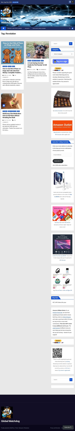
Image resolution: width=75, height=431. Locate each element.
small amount (56, 328)
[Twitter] (1, 13)
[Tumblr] (1, 15)
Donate (27, 28)
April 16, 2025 (8, 75)
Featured (5, 66)
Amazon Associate (57, 312)
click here (67, 368)
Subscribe (57, 161)
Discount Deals (59, 290)
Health (9, 66)
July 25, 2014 (7, 120)
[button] (69, 28)
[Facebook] (1, 10)
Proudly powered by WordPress (8, 427)
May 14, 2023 (32, 69)
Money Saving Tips (36, 60)
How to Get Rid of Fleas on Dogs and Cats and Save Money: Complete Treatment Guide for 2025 (12, 71)
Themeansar (26, 427)
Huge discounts (57, 132)
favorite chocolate (58, 110)
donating (68, 361)
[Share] (1, 21)
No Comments (42, 69)
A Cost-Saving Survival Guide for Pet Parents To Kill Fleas (37, 65)
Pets (14, 66)
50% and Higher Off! (67, 290)
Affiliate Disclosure (39, 28)
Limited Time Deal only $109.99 (59, 255)
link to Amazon (67, 317)
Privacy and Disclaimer (14, 28)
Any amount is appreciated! (64, 370)
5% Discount (62, 260)
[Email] (1, 18)
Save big (56, 222)
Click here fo (67, 222)
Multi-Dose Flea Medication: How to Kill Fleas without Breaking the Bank (12, 115)
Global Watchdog (10, 421)
